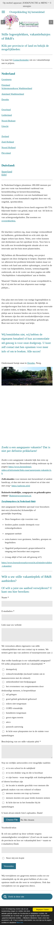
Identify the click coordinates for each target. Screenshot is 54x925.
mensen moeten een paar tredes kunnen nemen (28, 798)
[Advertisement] (27, 414)
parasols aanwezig (14, 726)
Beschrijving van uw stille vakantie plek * (21, 741)
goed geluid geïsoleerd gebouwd (21, 699)
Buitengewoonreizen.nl (20, 495)
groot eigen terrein (14, 717)
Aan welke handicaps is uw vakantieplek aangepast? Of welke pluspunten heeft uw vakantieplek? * (26, 662)
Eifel (4, 174)
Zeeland (5, 136)
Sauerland (7, 171)
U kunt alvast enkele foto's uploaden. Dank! (22, 813)
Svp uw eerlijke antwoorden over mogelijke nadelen (26, 763)
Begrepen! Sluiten (42, 909)
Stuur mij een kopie (15, 858)
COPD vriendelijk (14, 708)
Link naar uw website (12, 625)
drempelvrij (11, 669)
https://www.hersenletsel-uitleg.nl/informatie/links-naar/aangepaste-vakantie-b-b (27, 470)
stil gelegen (11, 694)
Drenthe (31, 363)
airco (8, 722)
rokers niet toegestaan (16, 703)
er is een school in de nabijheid (20, 768)
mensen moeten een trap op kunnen (22, 793)
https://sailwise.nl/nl (21, 486)
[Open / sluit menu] (3, 12)
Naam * (5, 597)
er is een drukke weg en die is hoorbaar (24, 773)
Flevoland (6, 153)
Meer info (20, 922)
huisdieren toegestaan (16, 713)
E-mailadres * (8, 611)
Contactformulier (21, 60)
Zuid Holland (8, 142)
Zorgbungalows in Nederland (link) (19, 501)
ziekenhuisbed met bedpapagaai (21, 682)
